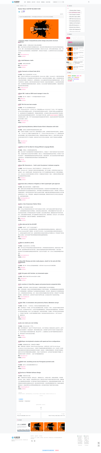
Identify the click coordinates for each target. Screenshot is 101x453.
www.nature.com (23, 355)
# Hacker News (27, 401)
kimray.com (22, 218)
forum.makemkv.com (24, 255)
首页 (25, 2)
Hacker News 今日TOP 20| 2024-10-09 (29, 9)
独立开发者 (74, 75)
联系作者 (56, 450)
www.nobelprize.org (24, 54)
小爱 (22, 11)
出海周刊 (69, 77)
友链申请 (32, 435)
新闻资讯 (29, 2)
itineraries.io (22, 177)
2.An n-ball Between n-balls (74, 12)
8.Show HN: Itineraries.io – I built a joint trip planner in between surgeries (75, 25)
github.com (22, 98)
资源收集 (43, 2)
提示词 (78, 75)
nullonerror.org (23, 278)
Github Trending (76, 79)
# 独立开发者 (21, 401)
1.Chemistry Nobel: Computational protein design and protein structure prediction (75, 10)
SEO (73, 77)
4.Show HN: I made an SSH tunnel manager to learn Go (75, 16)
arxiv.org (22, 159)
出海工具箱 (48, 2)
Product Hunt (76, 77)
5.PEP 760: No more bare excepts (75, 18)
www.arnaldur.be (23, 65)
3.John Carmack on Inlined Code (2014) (75, 14)
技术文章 (33, 2)
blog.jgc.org (22, 366)
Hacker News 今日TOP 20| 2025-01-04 (78, 53)
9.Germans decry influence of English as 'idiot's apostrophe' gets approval (75, 27)
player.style (22, 267)
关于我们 (40, 435)
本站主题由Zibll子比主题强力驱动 (48, 450)
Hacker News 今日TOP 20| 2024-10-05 (78, 48)
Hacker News (70, 79)
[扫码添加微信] (98, 443)
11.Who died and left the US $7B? (75, 31)
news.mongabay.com (24, 296)
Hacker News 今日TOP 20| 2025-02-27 (78, 58)
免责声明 (36, 435)
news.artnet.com (23, 141)
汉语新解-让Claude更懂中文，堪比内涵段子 (78, 62)
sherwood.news (23, 236)
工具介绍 (38, 2)
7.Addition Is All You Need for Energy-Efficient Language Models (75, 23)
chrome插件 (70, 80)
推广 (80, 75)
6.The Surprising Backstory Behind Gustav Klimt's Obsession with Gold (75, 20)
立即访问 (24, 56)
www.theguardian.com (25, 198)
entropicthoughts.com (24, 387)
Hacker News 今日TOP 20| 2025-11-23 (78, 67)
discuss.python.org (24, 120)
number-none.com (24, 87)
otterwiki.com (23, 317)
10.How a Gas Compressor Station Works (75, 29)
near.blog (22, 335)
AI (73, 80)
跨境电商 (69, 75)
